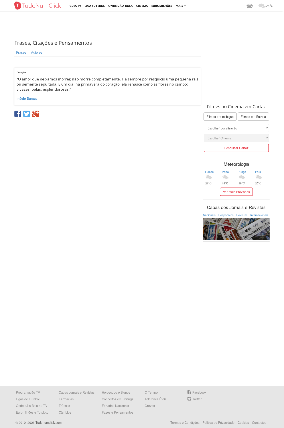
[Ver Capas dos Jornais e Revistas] (236, 229)
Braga (242, 172)
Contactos (259, 422)
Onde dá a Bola (120, 6)
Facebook (199, 392)
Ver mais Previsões (236, 192)
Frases (21, 52)
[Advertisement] (145, 25)
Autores (36, 52)
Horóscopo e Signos (116, 392)
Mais (180, 6)
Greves (150, 405)
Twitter (197, 399)
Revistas (242, 215)
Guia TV (75, 6)
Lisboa (209, 172)
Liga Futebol (95, 6)
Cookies (243, 422)
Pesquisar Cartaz (236, 148)
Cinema (142, 6)
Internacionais (259, 215)
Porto (225, 172)
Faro (258, 172)
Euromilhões (161, 6)
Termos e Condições (184, 422)
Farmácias (66, 399)
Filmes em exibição (220, 116)
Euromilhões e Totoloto (32, 412)
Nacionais (209, 215)
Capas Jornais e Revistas (77, 392)
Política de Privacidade (219, 422)
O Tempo (151, 392)
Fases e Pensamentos (117, 412)
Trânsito (64, 405)
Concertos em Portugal (118, 399)
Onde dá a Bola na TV (31, 405)
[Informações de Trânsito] (249, 5)
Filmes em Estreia (253, 116)
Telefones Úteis (155, 399)
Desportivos (226, 215)
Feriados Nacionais (115, 405)
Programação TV (28, 392)
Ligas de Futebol (27, 399)
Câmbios (65, 412)
